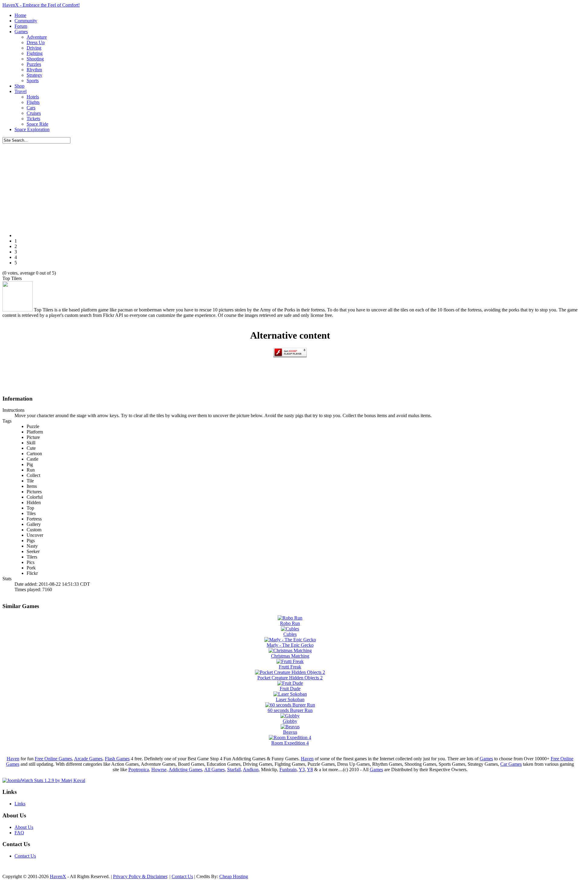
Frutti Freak (290, 666)
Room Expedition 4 (290, 742)
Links (19, 803)
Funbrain (288, 769)
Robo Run (290, 623)
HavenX (58, 876)
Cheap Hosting (233, 876)
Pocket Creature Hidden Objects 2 (290, 677)
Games (486, 758)
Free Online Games (53, 758)
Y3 (302, 769)
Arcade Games (88, 758)
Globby (290, 721)
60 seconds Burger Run (290, 710)
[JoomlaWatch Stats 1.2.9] (43, 780)
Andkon (251, 769)
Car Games (511, 764)
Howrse (158, 769)
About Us (23, 827)
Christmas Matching (290, 656)
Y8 (310, 769)
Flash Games (117, 758)
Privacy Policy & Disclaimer (140, 876)
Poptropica (138, 769)
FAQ (19, 832)
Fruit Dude (290, 688)
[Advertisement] (290, 185)
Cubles (290, 634)
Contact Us (25, 855)
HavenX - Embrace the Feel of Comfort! (41, 5)
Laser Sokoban (290, 699)
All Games (214, 769)
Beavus (290, 732)
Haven (13, 758)
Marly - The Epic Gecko (290, 645)
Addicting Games (185, 769)
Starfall (234, 769)
